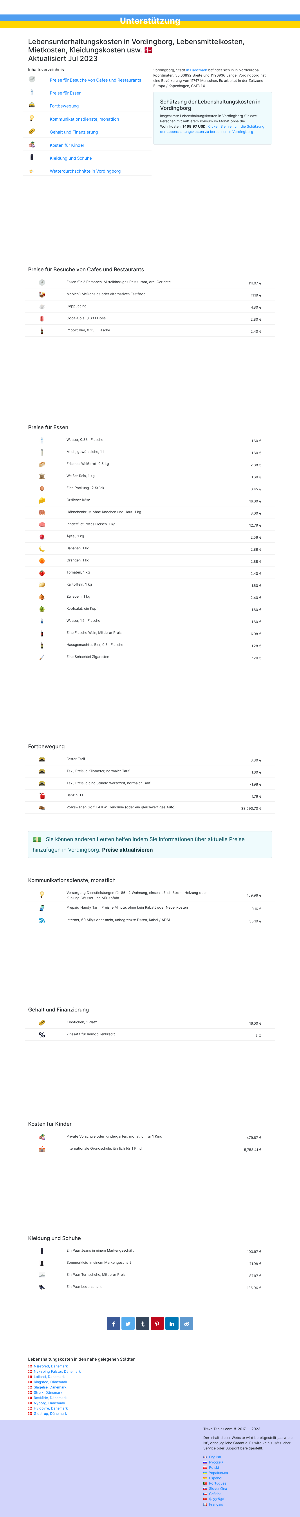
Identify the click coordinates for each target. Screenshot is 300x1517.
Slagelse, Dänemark (50, 1387)
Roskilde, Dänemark (50, 1397)
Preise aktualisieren (127, 850)
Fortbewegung (64, 106)
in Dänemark (196, 70)
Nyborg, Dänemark (49, 1403)
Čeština (215, 1494)
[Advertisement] (150, 225)
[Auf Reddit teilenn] (186, 1323)
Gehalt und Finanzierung (74, 132)
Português (217, 1483)
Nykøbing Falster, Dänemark (57, 1371)
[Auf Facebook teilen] (113, 1323)
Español (215, 1478)
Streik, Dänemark (48, 1392)
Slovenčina (217, 1488)
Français (215, 1504)
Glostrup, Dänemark (50, 1413)
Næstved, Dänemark (51, 1366)
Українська (218, 1473)
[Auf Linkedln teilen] (172, 1323)
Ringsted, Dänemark (50, 1382)
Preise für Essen (65, 93)
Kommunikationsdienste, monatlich (84, 119)
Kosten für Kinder (67, 145)
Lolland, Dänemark (49, 1376)
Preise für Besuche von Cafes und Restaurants (95, 80)
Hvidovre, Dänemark (51, 1408)
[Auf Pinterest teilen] (157, 1323)
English (214, 1457)
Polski (213, 1467)
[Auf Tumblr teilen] (142, 1323)
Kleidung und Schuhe (71, 158)
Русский (216, 1462)
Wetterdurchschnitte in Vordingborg (85, 171)
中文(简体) (217, 1499)
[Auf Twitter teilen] (128, 1323)
